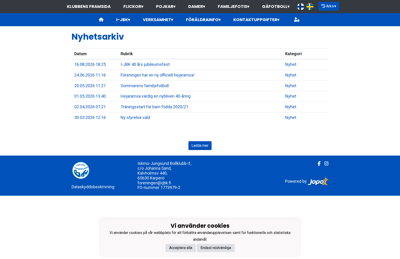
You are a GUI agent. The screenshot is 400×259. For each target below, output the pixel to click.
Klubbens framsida (89, 6)
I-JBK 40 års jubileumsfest (145, 64)
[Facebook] (317, 163)
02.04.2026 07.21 (90, 106)
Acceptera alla (180, 248)
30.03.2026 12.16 (90, 117)
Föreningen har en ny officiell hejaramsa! (157, 75)
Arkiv (331, 6)
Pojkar (165, 6)
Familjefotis (233, 6)
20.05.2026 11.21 (90, 85)
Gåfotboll (276, 6)
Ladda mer (200, 145)
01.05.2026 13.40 (90, 96)
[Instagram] (324, 163)
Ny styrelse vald (135, 117)
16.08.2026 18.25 (90, 64)
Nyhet (290, 64)
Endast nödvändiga (215, 248)
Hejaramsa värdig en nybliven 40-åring (156, 96)
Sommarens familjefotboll (145, 85)
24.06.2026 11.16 (90, 75)
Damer (196, 6)
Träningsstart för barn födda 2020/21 (154, 106)
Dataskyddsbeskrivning (93, 186)
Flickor (133, 6)
